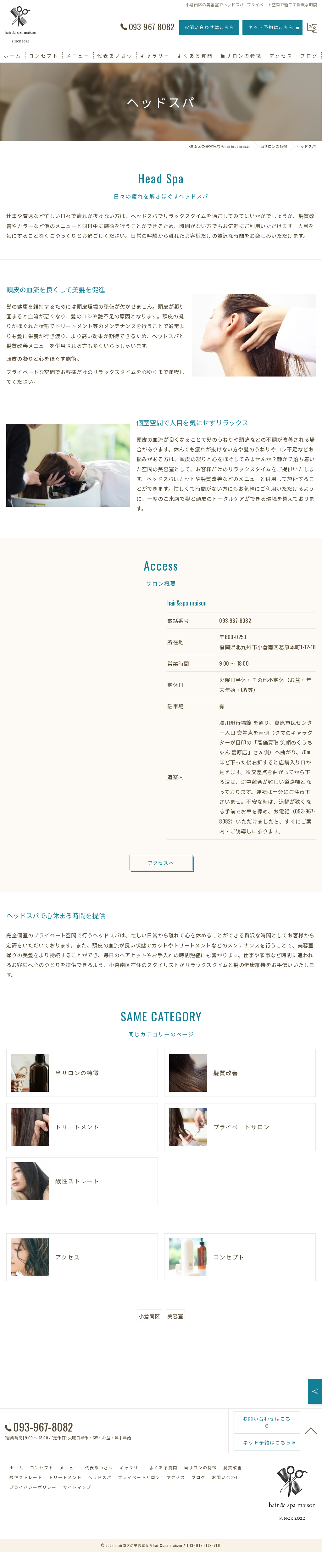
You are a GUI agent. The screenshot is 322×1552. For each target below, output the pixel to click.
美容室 (175, 1316)
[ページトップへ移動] (311, 1430)
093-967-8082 (235, 620)
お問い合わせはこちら (209, 27)
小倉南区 (149, 1316)
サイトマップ (77, 1487)
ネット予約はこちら (271, 27)
